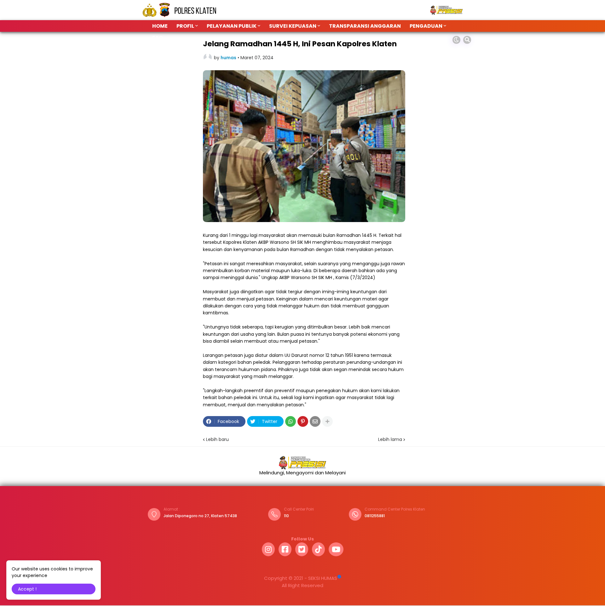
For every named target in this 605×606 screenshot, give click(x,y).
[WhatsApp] (290, 421)
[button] (456, 40)
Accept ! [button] (27, 589)
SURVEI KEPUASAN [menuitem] (292, 26)
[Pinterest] (302, 421)
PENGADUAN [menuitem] (426, 26)
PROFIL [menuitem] (185, 26)
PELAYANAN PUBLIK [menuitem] (231, 26)
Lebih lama (390, 439)
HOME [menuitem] (160, 26)
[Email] (315, 421)
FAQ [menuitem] (157, 37)
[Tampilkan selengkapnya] (327, 421)
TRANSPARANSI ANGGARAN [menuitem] (365, 26)
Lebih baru (217, 439)
